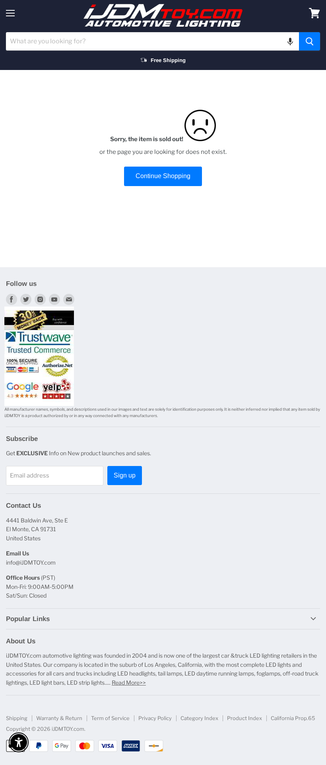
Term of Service (110, 718)
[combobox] (152, 41)
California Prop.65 (293, 718)
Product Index (244, 718)
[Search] (309, 41)
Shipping (16, 718)
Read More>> (129, 682)
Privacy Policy (155, 718)
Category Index (199, 718)
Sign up (125, 475)
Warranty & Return (59, 718)
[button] (290, 41)
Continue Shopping (163, 176)
